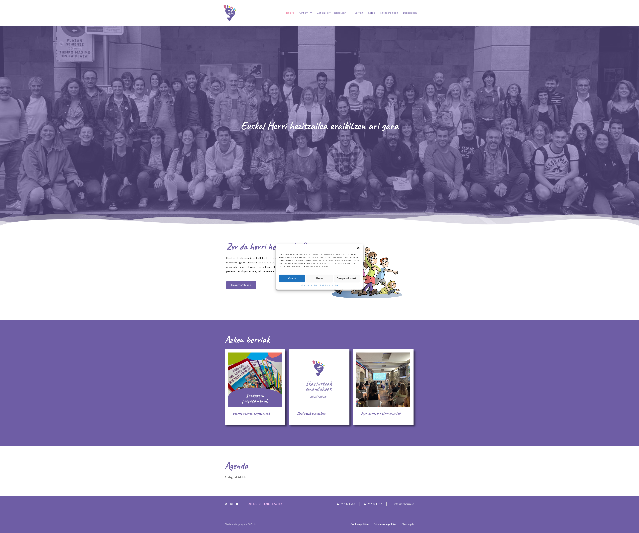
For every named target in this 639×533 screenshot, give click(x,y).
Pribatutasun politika (328, 285)
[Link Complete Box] (255, 387)
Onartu (292, 278)
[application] (310, 12)
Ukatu (319, 278)
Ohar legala (408, 524)
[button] (358, 247)
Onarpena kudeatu (347, 278)
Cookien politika (309, 285)
